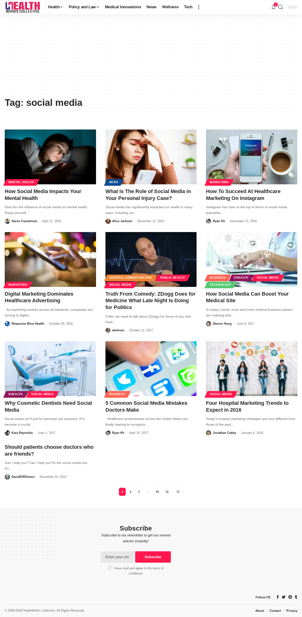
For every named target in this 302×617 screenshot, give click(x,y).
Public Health (172, 277)
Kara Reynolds (22, 433)
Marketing (219, 182)
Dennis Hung (222, 323)
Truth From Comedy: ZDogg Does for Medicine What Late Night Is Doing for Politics (150, 300)
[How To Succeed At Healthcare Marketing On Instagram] (251, 156)
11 (167, 491)
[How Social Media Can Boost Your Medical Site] (251, 259)
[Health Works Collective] (22, 7)
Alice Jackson (122, 221)
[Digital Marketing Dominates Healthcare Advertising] (50, 259)
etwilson (118, 330)
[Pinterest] (290, 597)
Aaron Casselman (24, 221)
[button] (198, 7)
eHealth (241, 277)
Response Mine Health (28, 323)
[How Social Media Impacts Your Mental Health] (50, 156)
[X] (283, 597)
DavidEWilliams (23, 477)
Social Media (120, 284)
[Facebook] (278, 597)
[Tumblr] (296, 597)
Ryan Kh (219, 221)
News (113, 182)
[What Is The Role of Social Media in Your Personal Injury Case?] (151, 156)
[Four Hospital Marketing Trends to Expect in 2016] (251, 368)
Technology (220, 284)
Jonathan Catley (224, 433)
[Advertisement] (151, 59)
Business (218, 277)
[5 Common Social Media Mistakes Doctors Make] (151, 368)
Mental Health (21, 182)
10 (157, 491)
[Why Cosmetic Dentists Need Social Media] (50, 368)
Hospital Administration (130, 277)
